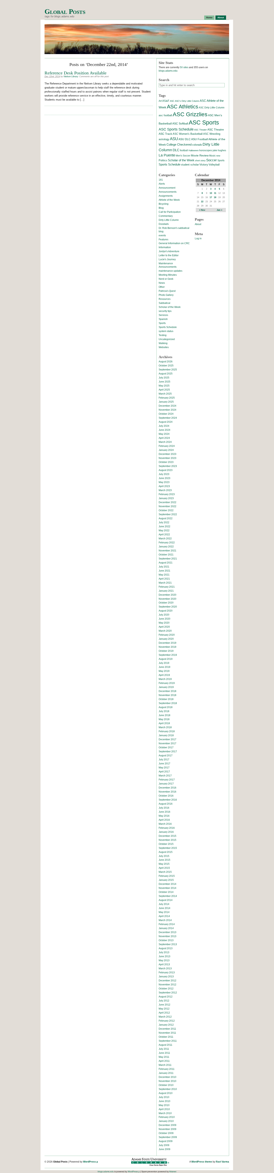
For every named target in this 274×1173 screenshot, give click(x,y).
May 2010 (164, 1105)
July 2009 (164, 1145)
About (220, 17)
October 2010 (166, 1085)
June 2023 (164, 478)
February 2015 (167, 876)
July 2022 (164, 522)
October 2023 (166, 462)
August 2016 (166, 803)
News (162, 283)
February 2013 (167, 972)
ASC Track (165, 133)
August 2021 (166, 562)
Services (163, 315)
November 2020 (167, 598)
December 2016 (167, 787)
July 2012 (164, 1000)
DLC (176, 150)
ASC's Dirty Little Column (187, 101)
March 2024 (165, 442)
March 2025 (165, 393)
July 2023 (164, 474)
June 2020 (164, 618)
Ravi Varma (222, 1161)
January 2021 (166, 590)
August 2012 (166, 996)
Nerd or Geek (166, 279)
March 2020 (165, 630)
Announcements (168, 191)
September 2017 (168, 751)
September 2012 (168, 992)
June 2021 (164, 570)
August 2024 (166, 421)
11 (215, 193)
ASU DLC (185, 139)
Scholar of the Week (181, 160)
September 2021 (168, 558)
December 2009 (167, 1125)
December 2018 (167, 691)
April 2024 (164, 438)
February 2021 (167, 586)
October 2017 (166, 747)
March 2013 (165, 968)
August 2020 (166, 610)
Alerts (162, 183)
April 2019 (164, 675)
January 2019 (166, 687)
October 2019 (166, 651)
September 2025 (168, 369)
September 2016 (168, 799)
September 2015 (168, 848)
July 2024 (164, 426)
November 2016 (167, 791)
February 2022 (167, 542)
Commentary (166, 216)
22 (202, 201)
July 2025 (164, 377)
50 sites (184, 67)
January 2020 (166, 638)
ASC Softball (180, 123)
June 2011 (164, 1053)
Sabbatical (164, 303)
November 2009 (167, 1129)
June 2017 (164, 763)
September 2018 (168, 703)
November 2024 (167, 409)
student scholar (190, 164)
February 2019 (167, 683)
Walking (163, 343)
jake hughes (219, 150)
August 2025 (166, 373)
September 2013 (168, 944)
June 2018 (164, 715)
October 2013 (166, 940)
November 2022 (167, 506)
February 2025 (167, 397)
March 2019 (165, 679)
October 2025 (166, 365)
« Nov (202, 210)
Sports (220, 160)
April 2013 (164, 964)
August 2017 (166, 755)
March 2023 (165, 490)
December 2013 (167, 932)
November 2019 (167, 647)
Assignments (166, 195)
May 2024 (164, 434)
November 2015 (167, 840)
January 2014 (166, 928)
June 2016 (164, 811)
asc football (165, 115)
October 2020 (166, 602)
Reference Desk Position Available (76, 72)
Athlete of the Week (169, 199)
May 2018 (164, 719)
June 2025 (164, 381)
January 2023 (166, 498)
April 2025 (164, 389)
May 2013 (164, 960)
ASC (172, 101)
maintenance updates (170, 270)
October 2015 (166, 844)
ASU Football (199, 139)
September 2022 (168, 514)
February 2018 (167, 731)
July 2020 (164, 614)
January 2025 (166, 401)
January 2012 (166, 1024)
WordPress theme (201, 1161)
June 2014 (164, 908)
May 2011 (164, 1057)
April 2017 (164, 771)
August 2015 (166, 852)
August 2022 (166, 518)
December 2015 (167, 836)
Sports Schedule (169, 164)
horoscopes (205, 150)
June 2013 (164, 956)
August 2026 (166, 361)
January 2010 (166, 1121)
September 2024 (168, 417)
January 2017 (166, 783)
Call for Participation (170, 212)
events (162, 235)
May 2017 (164, 767)
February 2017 (167, 779)
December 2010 (167, 1077)
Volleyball (214, 164)
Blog (161, 208)
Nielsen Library (71, 76)
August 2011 (165, 1044)
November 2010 (167, 1081)
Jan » (219, 210)
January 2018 (166, 735)
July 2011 (164, 1049)
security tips (165, 311)
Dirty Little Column (169, 220)
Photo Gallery (166, 295)
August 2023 (166, 470)
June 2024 (164, 430)
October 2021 (166, 554)
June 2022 (164, 526)
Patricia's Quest (167, 291)
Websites (164, 347)
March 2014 (165, 920)
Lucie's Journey (167, 259)
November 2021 (167, 550)
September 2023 (168, 466)
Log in (198, 238)
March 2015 (165, 872)
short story (200, 160)
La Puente (167, 155)
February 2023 (167, 494)
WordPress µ (90, 1161)
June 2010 (164, 1101)
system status (166, 331)
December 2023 (167, 454)
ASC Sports (204, 122)
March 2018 (165, 727)
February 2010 (167, 1117)
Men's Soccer (183, 155)
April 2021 (164, 578)
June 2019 (164, 667)
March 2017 (165, 775)
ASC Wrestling (211, 133)
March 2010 (165, 1113)
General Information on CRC (174, 243)
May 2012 (164, 1008)
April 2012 (164, 1012)
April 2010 (164, 1109)
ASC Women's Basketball (188, 133)
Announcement (167, 187)
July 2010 (164, 1097)
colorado (197, 144)
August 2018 (166, 707)
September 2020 (168, 606)
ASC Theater (200, 130)
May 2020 (164, 622)
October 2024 (166, 413)
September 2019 (168, 655)
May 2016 (164, 815)
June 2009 (164, 1149)
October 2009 (166, 1133)
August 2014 (166, 900)
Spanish (163, 319)
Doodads (164, 224)
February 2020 (167, 634)
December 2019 (167, 643)
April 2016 (164, 819)
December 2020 (167, 594)
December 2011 (167, 1028)
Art (160, 101)
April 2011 (164, 1061)
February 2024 (167, 446)
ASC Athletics (182, 107)
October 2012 (166, 988)
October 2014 (166, 892)
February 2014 (167, 924)
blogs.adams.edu (168, 70)
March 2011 (165, 1065)
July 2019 (164, 663)
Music (212, 155)
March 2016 (165, 823)
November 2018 (167, 695)
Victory (203, 164)
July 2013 (164, 952)
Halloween (194, 150)
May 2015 (164, 864)
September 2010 (168, 1089)
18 (215, 197)
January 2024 (166, 450)
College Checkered (179, 144)
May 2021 (164, 574)
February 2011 (167, 1069)
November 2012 (167, 984)
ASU (174, 139)
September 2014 (168, 896)
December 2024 (167, 405)
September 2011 (168, 1040)
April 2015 (164, 868)
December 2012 (167, 980)
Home (209, 17)
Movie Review (200, 155)
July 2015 (164, 856)
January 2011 (166, 1073)
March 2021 (165, 582)
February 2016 (167, 828)
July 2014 (164, 904)
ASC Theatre (215, 129)
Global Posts (65, 11)
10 (211, 193)
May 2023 (164, 482)
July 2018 (164, 711)
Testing (162, 335)
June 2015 (164, 859)
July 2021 (164, 566)
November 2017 (167, 743)
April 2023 (164, 486)
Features (163, 239)
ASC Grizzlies (190, 114)
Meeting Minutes (168, 274)
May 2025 (164, 385)
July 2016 (164, 807)
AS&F (165, 100)
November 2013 (167, 936)
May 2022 (164, 530)
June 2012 (164, 1004)
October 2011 (166, 1036)
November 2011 (167, 1032)
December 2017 (167, 739)
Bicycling (163, 204)
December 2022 (167, 502)
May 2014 (164, 912)
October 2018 (166, 699)
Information (165, 247)
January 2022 (166, 546)
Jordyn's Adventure (169, 251)
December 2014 (167, 884)
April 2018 (164, 723)
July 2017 (164, 759)
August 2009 (166, 1141)
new (218, 155)
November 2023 (167, 458)
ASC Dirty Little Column (211, 107)
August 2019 (166, 659)
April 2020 (164, 626)
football (184, 150)
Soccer (211, 160)
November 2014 (167, 888)
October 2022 (166, 510)
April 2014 (164, 916)
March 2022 (165, 538)
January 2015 (166, 880)
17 (211, 197)
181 (161, 179)
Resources (164, 299)
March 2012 (165, 1016)
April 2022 (164, 534)
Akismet (172, 1171)
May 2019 (164, 671)
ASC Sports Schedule (176, 129)
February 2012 (167, 1020)
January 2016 (166, 832)
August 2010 (166, 1093)
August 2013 (166, 948)
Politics (163, 160)
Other (162, 287)
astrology (164, 139)
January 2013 (166, 976)
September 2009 (168, 1137)
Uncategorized (167, 339)
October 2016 (166, 795)
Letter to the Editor (169, 255)
